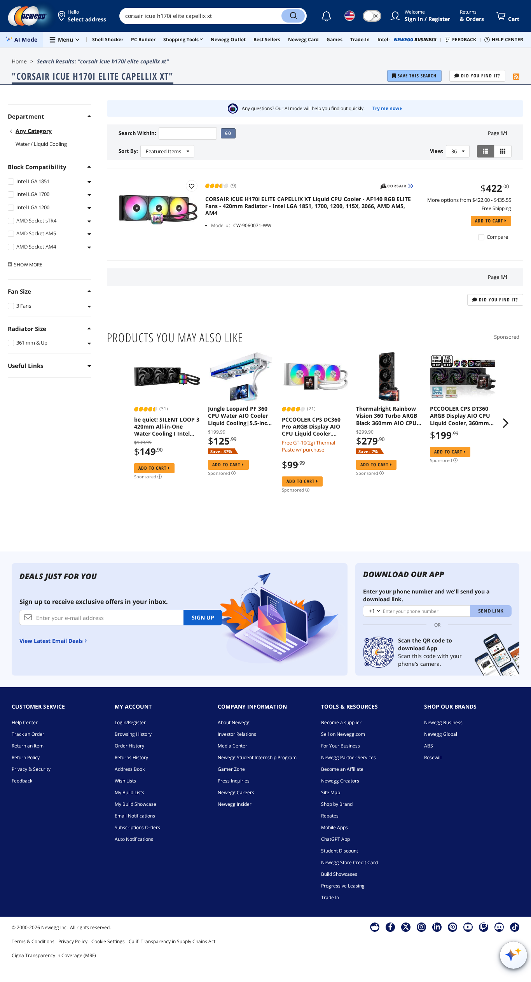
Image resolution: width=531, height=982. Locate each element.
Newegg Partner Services (348, 757)
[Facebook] (390, 926)
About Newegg (234, 722)
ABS (428, 745)
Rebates (330, 815)
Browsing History (133, 734)
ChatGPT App (335, 839)
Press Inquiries (234, 780)
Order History (129, 745)
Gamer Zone (231, 769)
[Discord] (499, 926)
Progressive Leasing (343, 885)
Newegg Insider (235, 804)
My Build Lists (129, 792)
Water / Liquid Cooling (41, 143)
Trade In (330, 897)
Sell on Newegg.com (343, 734)
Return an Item (28, 745)
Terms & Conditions (33, 941)
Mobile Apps (334, 827)
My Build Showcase (135, 804)
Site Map (330, 792)
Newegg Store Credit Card (349, 862)
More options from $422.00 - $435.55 (469, 199)
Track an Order (28, 734)
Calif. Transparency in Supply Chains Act (172, 941)
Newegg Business (443, 722)
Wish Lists (125, 780)
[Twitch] (483, 926)
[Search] (293, 16)
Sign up (203, 617)
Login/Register (130, 722)
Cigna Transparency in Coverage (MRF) (54, 955)
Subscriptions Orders (137, 827)
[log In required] (191, 186)
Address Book (130, 769)
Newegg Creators (340, 780)
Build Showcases (339, 874)
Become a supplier (341, 722)
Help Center (25, 722)
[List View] (485, 151)
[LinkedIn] (437, 926)
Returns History (131, 757)
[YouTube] (468, 926)
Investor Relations (237, 734)
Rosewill (433, 757)
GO (228, 133)
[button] (82, 16)
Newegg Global (440, 734)
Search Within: (137, 133)
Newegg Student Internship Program (257, 757)
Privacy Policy (72, 941)
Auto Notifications (134, 839)
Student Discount (339, 850)
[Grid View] (503, 151)
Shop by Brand (337, 804)
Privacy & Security (31, 769)
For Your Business (340, 745)
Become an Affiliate (342, 769)
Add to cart (490, 220)
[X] (405, 926)
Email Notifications (135, 815)
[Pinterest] (452, 926)
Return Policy (26, 757)
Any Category (34, 131)
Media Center (232, 745)
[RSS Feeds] (516, 77)
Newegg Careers (236, 792)
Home (19, 61)
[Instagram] (421, 926)
